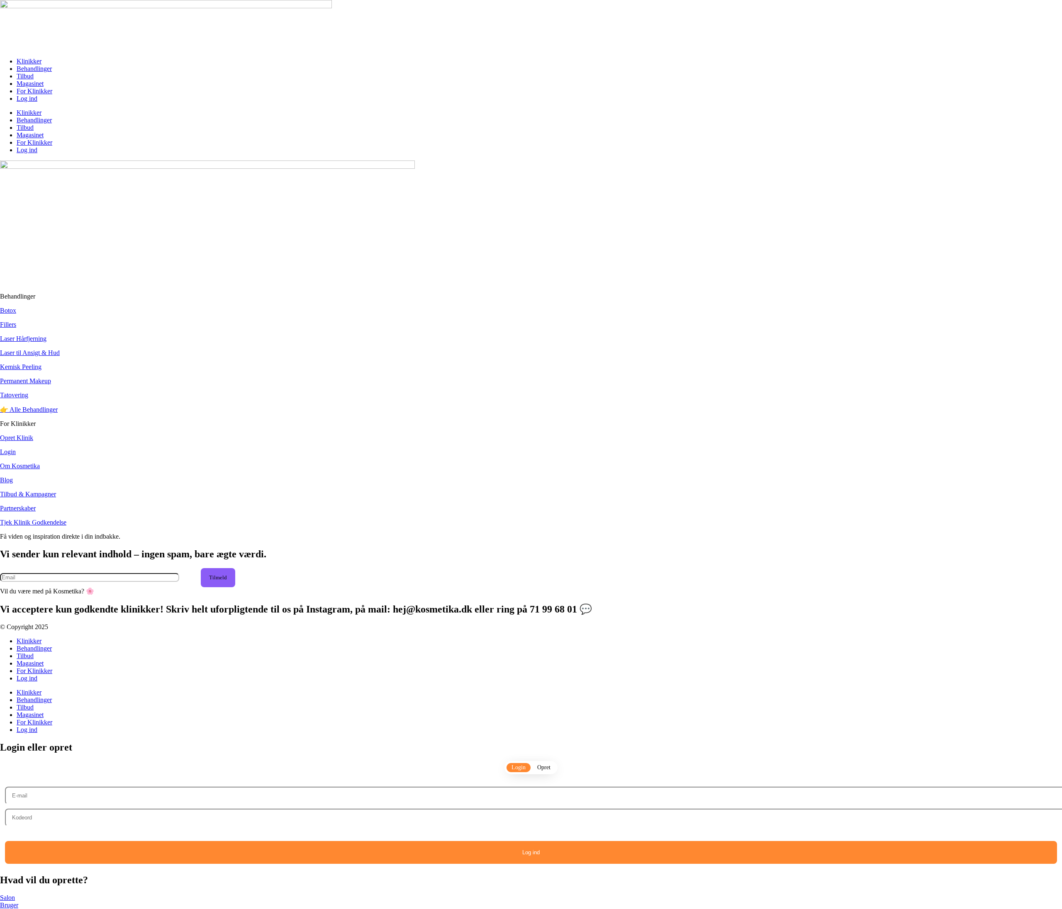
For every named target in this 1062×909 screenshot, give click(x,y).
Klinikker (29, 61)
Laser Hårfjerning (23, 338)
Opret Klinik (16, 437)
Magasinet (30, 83)
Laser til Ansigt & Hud (30, 352)
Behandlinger (34, 68)
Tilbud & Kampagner (28, 494)
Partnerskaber (18, 508)
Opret (543, 767)
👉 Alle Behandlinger (29, 409)
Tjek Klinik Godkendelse (33, 522)
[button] (218, 577)
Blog (6, 480)
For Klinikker (34, 91)
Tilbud (25, 76)
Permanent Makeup (25, 380)
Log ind (27, 98)
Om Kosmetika (20, 465)
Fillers (8, 324)
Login (8, 451)
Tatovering (14, 395)
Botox (8, 310)
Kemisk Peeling (20, 366)
